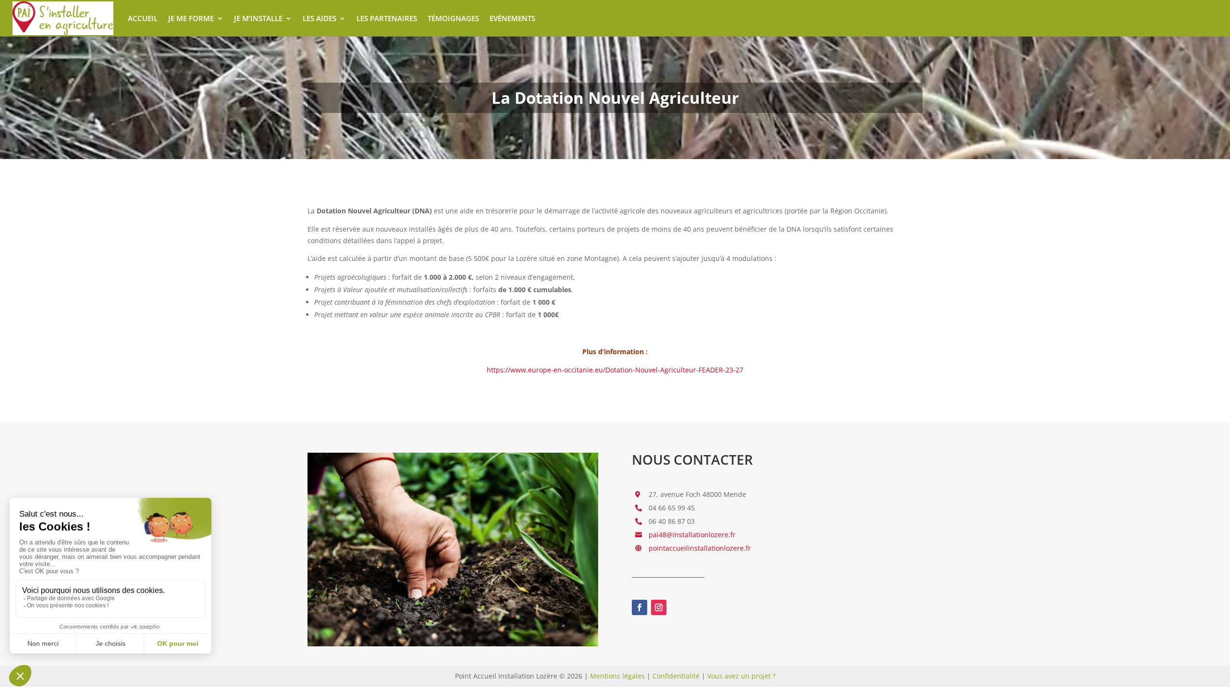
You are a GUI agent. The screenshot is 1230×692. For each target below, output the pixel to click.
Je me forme (191, 18)
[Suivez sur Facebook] (639, 607)
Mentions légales (617, 675)
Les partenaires (387, 18)
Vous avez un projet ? (741, 675)
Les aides (319, 18)
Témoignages (453, 18)
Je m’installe (258, 18)
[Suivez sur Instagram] (658, 607)
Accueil (143, 18)
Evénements (512, 18)
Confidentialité (676, 675)
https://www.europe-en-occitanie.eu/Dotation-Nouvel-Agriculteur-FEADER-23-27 (615, 369)
